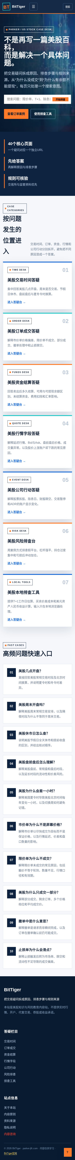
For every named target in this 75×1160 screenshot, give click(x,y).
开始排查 (60, 99)
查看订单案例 (16, 113)
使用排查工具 (43, 113)
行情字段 (10, 1061)
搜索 (67, 6)
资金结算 (10, 1054)
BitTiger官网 (10, 1153)
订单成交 (10, 1048)
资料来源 (10, 1120)
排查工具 (10, 1081)
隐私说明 (10, 1127)
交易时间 (10, 1041)
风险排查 (10, 1074)
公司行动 (10, 1067)
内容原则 (10, 1114)
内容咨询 (10, 1134)
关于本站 (10, 1107)
